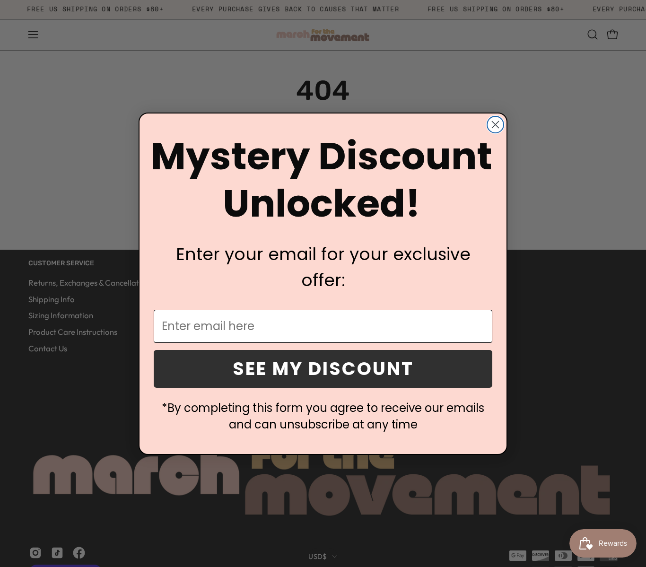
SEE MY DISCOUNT (323, 368)
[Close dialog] (495, 124)
